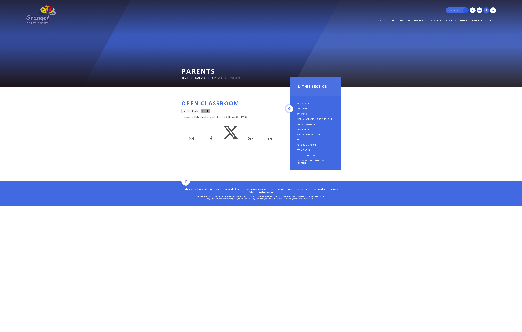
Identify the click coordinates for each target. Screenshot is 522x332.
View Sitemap (277, 189)
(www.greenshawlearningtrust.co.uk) (301, 199)
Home (184, 78)
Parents (200, 78)
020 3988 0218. (281, 199)
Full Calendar (192, 110)
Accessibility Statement (299, 189)
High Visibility (320, 189)
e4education (215, 189)
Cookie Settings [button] (266, 191)
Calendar (235, 78)
